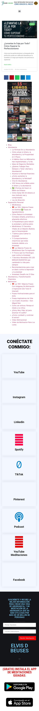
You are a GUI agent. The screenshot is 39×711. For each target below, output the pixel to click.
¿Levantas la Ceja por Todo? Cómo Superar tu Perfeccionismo (17, 46)
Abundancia (12, 147)
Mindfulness (16, 205)
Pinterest (19, 499)
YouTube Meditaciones (19, 553)
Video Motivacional (19, 320)
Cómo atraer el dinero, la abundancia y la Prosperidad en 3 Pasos (23, 154)
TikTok (19, 474)
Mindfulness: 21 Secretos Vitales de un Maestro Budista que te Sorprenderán (23, 228)
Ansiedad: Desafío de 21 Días (23, 274)
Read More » (8, 64)
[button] (19, 11)
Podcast (19, 526)
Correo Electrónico (19, 628)
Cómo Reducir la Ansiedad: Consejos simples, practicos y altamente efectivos (23, 216)
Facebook (19, 579)
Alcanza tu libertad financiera (23, 174)
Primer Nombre (19, 621)
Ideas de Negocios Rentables (23, 164)
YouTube (19, 372)
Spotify (19, 449)
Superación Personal (16, 202)
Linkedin (19, 422)
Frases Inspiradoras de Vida (22, 298)
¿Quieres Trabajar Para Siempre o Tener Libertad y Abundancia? (22, 168)
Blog (9, 145)
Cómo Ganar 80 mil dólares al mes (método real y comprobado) (23, 195)
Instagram (19, 397)
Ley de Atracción (18, 200)
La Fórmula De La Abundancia (23, 150)
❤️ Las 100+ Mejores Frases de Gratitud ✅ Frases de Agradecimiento (22, 209)
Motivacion (12, 282)
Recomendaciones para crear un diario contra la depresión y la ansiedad (23, 269)
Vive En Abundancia (19, 181)
